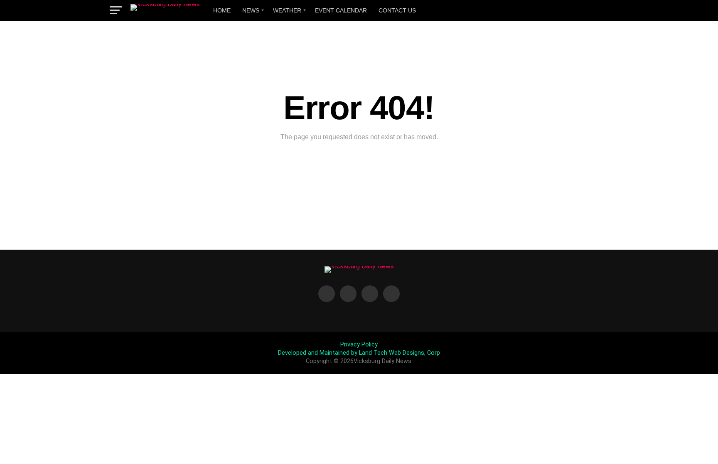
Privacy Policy (359, 344)
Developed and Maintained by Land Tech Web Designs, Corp (359, 352)
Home (222, 10)
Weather (287, 10)
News (250, 10)
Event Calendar (341, 10)
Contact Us (397, 10)
